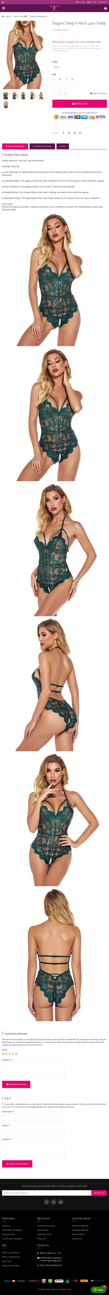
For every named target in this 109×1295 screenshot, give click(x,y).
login (61, 41)
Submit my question (18, 1163)
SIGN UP (100, 1193)
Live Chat (92, 2)
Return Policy (78, 1234)
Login (8, 1107)
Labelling (81, 2)
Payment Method (80, 1225)
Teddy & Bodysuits (38, 16)
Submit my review (17, 1084)
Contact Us (77, 1238)
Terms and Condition (12, 1238)
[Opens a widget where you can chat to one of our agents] (98, 1290)
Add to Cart (80, 103)
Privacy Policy (8, 1234)
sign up (70, 41)
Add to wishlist (99, 93)
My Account (42, 1230)
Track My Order (44, 1234)
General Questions (11, 1265)
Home (8, 16)
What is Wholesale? (11, 1256)
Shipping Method (80, 1230)
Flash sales (19, 16)
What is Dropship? (10, 1252)
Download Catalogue (12, 1230)
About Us (6, 1225)
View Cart (41, 1238)
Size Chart (7, 1261)
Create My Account (46, 1225)
